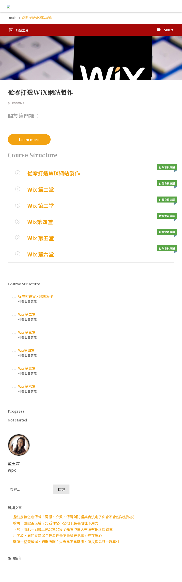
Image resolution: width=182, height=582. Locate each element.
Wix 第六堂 (40, 254)
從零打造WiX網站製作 (53, 173)
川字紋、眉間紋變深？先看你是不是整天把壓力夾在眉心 (57, 535)
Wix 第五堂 (40, 238)
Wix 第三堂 (40, 205)
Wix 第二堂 (40, 189)
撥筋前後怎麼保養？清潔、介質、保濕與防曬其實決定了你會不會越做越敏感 (73, 516)
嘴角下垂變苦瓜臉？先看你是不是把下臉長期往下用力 (55, 523)
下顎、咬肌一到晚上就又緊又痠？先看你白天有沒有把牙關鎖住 (63, 529)
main (12, 17)
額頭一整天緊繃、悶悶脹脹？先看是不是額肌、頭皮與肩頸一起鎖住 (66, 541)
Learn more (29, 139)
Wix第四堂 (40, 222)
